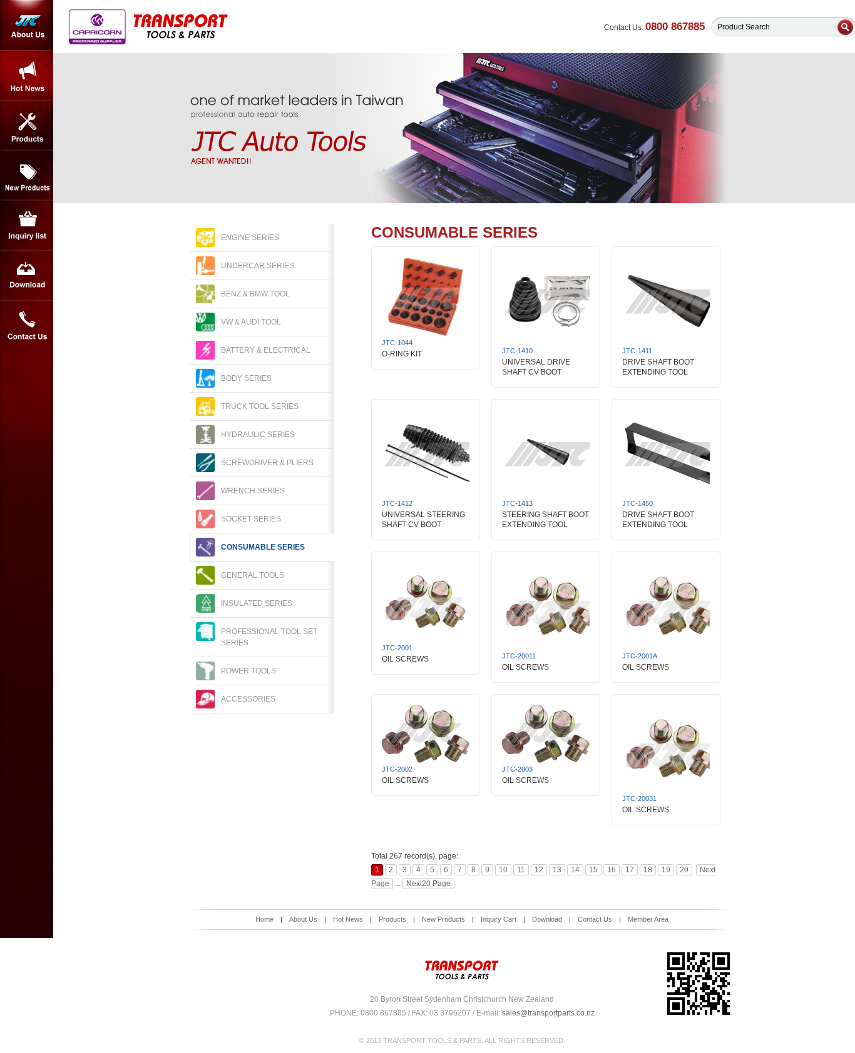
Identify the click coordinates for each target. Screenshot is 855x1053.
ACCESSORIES (248, 699)
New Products (26, 175)
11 (521, 869)
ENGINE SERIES (250, 237)
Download (26, 275)
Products (26, 125)
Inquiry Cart (498, 919)
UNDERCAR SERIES (257, 265)
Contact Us (26, 325)
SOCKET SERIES (251, 519)
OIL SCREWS (405, 659)
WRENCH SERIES (253, 490)
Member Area (648, 919)
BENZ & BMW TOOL (255, 294)
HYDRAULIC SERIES (258, 434)
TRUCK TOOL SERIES (260, 406)
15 (593, 869)
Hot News (26, 75)
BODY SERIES (246, 378)
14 (575, 869)
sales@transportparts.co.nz (548, 1013)
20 (684, 869)
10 (503, 869)
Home (264, 919)
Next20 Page (428, 883)
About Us (26, 25)
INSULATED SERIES (256, 603)
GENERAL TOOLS (252, 575)
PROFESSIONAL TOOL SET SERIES (269, 637)
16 (611, 869)
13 (557, 869)
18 (647, 869)
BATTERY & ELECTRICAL (265, 350)
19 (666, 869)
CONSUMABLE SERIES (263, 547)
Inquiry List (26, 225)
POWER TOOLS (248, 671)
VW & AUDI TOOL (251, 322)
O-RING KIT (402, 354)
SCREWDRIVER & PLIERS (267, 462)
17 (629, 869)
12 (539, 869)
